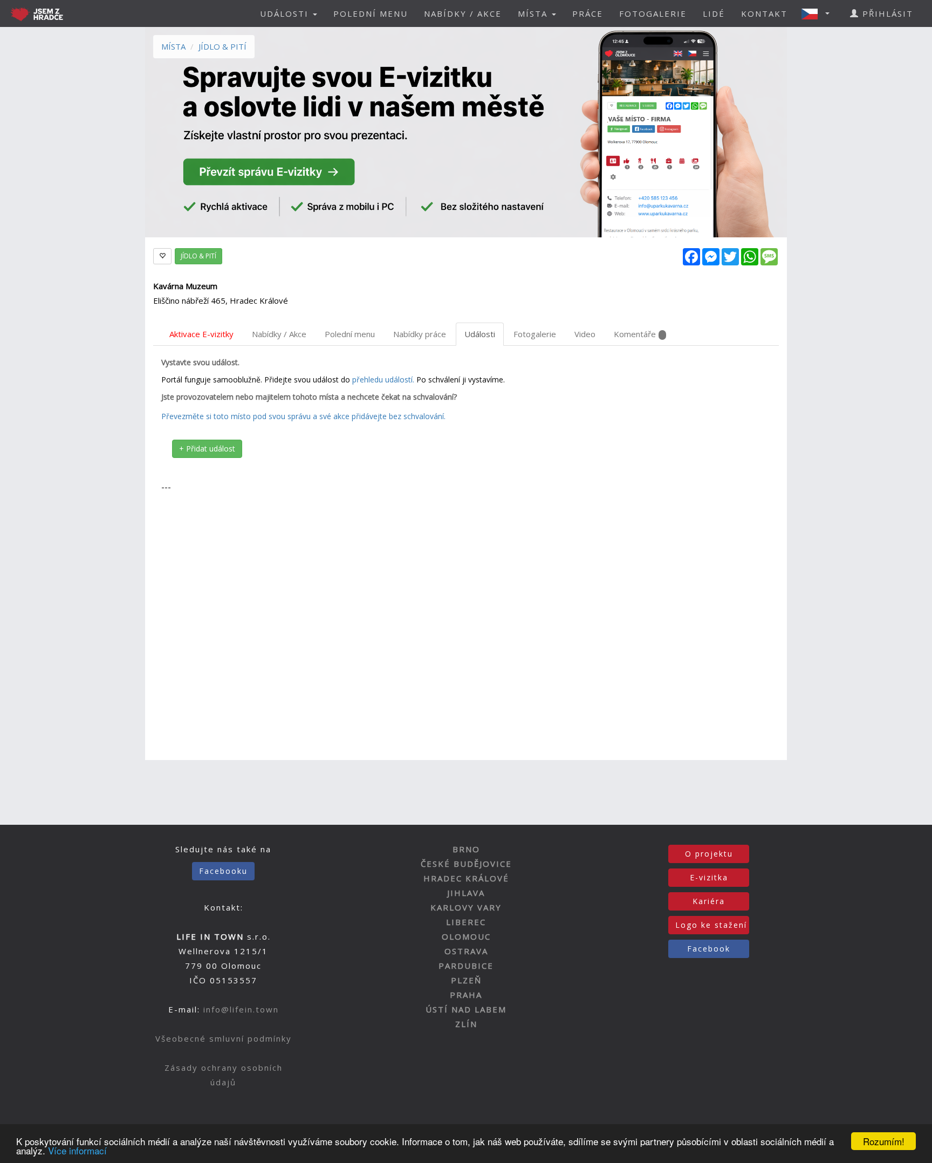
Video (584, 334)
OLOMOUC (466, 936)
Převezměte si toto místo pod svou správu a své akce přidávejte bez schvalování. (303, 416)
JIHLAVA (466, 892)
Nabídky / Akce (279, 334)
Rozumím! (883, 1141)
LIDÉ (714, 13)
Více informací (77, 1150)
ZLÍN (466, 1023)
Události (479, 334)
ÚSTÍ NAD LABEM (466, 1009)
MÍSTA (173, 46)
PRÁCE (587, 13)
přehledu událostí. (383, 379)
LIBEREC (466, 921)
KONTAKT (764, 13)
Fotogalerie (534, 334)
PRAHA (466, 994)
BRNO (466, 849)
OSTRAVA (466, 951)
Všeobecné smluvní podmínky (223, 1038)
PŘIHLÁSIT (886, 13)
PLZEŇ (466, 980)
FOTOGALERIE (653, 13)
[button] (819, 13)
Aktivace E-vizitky (201, 334)
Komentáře (635, 334)
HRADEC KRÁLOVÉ (466, 878)
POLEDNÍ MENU (370, 13)
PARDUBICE (466, 965)
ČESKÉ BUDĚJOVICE (466, 863)
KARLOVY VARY (466, 907)
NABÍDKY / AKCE (463, 13)
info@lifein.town (241, 1009)
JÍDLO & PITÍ (222, 46)
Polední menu (350, 334)
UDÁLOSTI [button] (286, 13)
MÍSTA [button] (534, 13)
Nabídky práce (419, 334)
